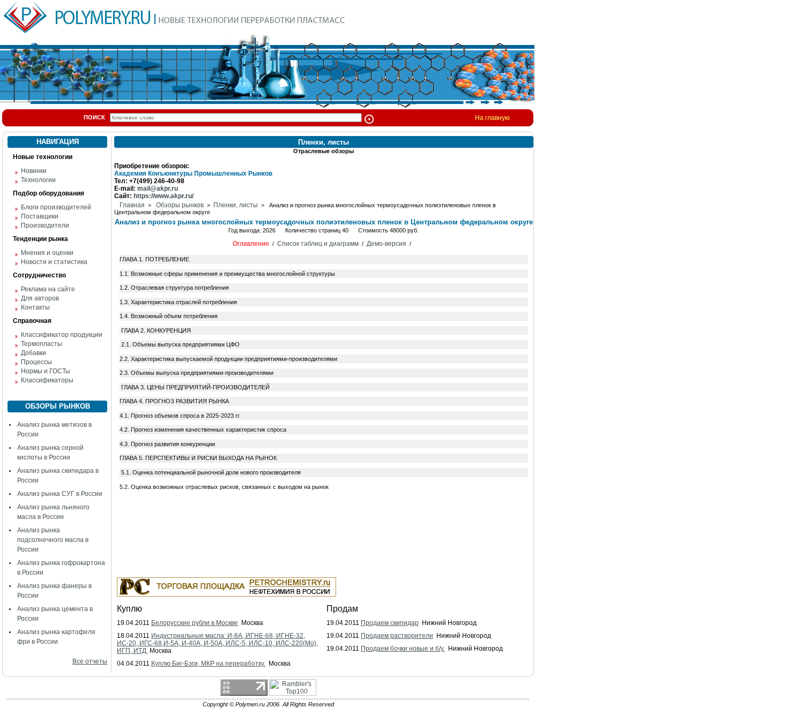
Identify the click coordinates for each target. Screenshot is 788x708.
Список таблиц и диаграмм (318, 243)
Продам (342, 608)
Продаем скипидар (390, 623)
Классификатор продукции (61, 334)
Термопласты (41, 344)
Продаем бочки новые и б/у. (403, 648)
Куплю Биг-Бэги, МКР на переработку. (208, 663)
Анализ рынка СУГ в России (59, 494)
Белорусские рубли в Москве (194, 623)
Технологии (38, 180)
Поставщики (39, 216)
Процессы (36, 362)
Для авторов (40, 298)
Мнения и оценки (47, 253)
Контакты (35, 307)
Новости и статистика (54, 262)
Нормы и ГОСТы (45, 371)
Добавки (33, 353)
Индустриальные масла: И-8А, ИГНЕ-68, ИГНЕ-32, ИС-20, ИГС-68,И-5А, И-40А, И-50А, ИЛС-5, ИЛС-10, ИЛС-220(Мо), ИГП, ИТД (217, 643)
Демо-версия (386, 243)
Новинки (34, 171)
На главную (492, 118)
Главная (132, 205)
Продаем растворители (397, 635)
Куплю (129, 608)
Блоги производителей (56, 207)
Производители (45, 225)
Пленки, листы (235, 205)
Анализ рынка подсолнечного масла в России (52, 539)
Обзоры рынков (180, 205)
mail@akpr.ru (157, 188)
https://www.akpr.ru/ (163, 196)
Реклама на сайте (48, 289)
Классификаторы (47, 380)
